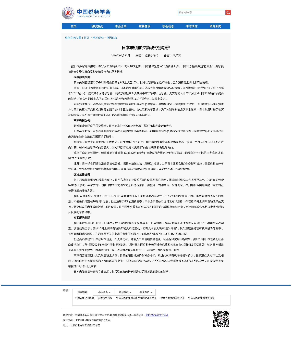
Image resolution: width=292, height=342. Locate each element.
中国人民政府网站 (84, 298)
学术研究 (192, 26)
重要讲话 (144, 26)
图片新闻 (215, 26)
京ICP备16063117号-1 (157, 315)
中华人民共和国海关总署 (201, 298)
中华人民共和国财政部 (172, 298)
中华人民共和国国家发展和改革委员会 (136, 298)
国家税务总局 (105, 298)
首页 (73, 26)
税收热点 (97, 26)
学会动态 (168, 26)
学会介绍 (121, 26)
